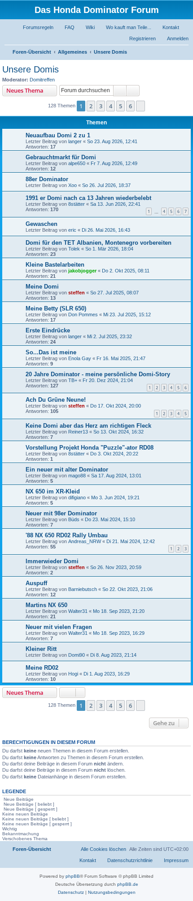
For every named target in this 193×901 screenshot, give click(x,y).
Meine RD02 (42, 667)
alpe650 (76, 163)
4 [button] (110, 106)
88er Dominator (47, 179)
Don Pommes (83, 314)
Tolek (74, 248)
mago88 (77, 475)
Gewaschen (41, 224)
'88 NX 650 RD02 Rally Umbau (67, 535)
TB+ (72, 380)
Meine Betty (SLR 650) (56, 308)
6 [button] (130, 106)
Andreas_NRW (84, 541)
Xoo (72, 185)
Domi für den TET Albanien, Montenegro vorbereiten (98, 242)
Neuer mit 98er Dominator (61, 513)
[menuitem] (34, 27)
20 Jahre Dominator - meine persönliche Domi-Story (98, 374)
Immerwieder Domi (52, 561)
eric (72, 230)
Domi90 (76, 655)
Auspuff (36, 583)
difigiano (77, 497)
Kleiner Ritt (41, 649)
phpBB (73, 876)
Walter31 (78, 611)
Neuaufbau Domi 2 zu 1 (58, 135)
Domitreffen (42, 79)
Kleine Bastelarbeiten (55, 264)
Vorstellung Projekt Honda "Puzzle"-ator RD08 (90, 447)
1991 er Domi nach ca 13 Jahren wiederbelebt (88, 198)
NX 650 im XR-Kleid (53, 491)
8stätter (76, 204)
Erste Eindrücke (48, 330)
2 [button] (90, 106)
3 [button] (100, 106)
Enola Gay (79, 358)
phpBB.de (127, 884)
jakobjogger (82, 270)
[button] (140, 106)
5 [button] (120, 106)
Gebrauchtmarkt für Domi (61, 157)
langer (75, 141)
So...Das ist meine (51, 352)
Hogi (73, 673)
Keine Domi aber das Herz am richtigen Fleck (88, 425)
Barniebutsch (82, 589)
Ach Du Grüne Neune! (56, 399)
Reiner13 (78, 431)
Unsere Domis (30, 69)
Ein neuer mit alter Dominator (67, 469)
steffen (76, 292)
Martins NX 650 (46, 605)
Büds (73, 519)
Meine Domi (42, 286)
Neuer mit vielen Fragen (59, 627)
